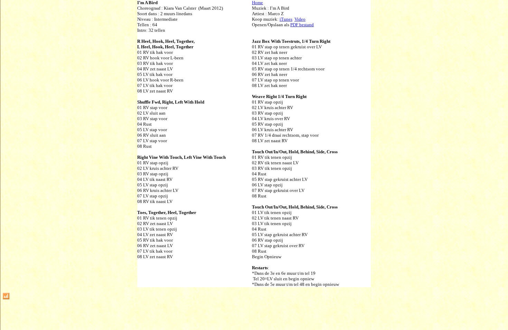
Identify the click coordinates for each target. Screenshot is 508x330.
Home (257, 2)
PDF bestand (302, 24)
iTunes (286, 19)
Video (299, 19)
